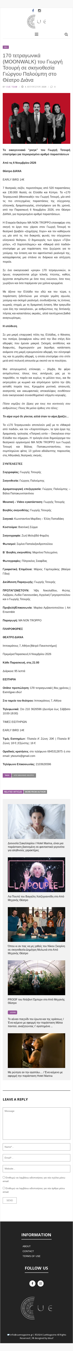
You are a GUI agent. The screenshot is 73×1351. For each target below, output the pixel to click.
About (27, 1246)
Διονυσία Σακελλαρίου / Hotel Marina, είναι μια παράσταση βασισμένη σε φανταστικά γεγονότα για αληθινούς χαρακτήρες (36, 847)
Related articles (13, 791)
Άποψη (13, 1012)
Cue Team (11, 86)
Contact (28, 1251)
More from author (35, 791)
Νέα (5, 47)
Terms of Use (31, 1256)
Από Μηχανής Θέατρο (24, 775)
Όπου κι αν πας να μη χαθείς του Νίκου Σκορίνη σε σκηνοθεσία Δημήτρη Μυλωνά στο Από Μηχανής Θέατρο (36, 950)
